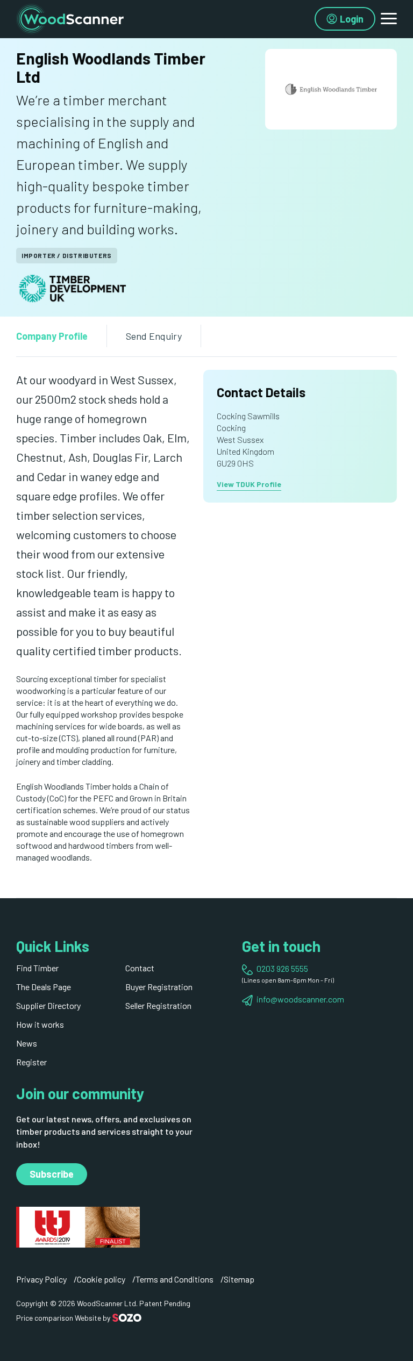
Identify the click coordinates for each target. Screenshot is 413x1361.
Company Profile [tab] (52, 336)
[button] (389, 18)
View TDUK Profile (249, 484)
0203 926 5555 (282, 968)
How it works (40, 1024)
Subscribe (52, 1174)
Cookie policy (101, 1279)
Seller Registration (158, 1005)
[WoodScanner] (70, 17)
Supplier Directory (48, 1005)
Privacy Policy (41, 1279)
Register (31, 1062)
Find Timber (37, 968)
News (26, 1043)
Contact (139, 968)
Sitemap (239, 1279)
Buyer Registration (159, 987)
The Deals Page (43, 987)
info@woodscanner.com (300, 999)
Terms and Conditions (174, 1279)
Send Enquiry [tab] (154, 336)
